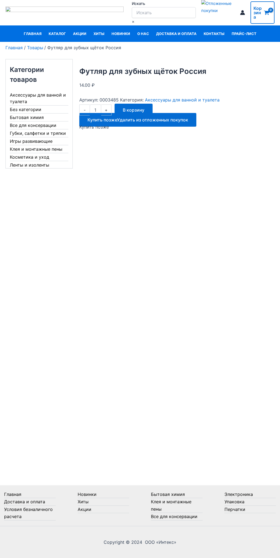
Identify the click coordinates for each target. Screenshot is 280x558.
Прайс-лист (244, 33)
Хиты (99, 33)
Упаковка (234, 501)
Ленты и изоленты (29, 165)
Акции (79, 33)
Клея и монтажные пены (36, 149)
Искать (138, 3)
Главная (33, 33)
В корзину (133, 110)
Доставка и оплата (176, 33)
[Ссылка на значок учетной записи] (242, 12)
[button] (137, 120)
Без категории (25, 109)
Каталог (57, 33)
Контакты (214, 33)
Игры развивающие (31, 141)
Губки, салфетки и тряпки (38, 133)
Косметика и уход (29, 157)
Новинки (121, 33)
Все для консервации (33, 125)
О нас (143, 33)
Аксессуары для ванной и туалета (38, 98)
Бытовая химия (27, 117)
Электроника (238, 494)
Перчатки (234, 509)
